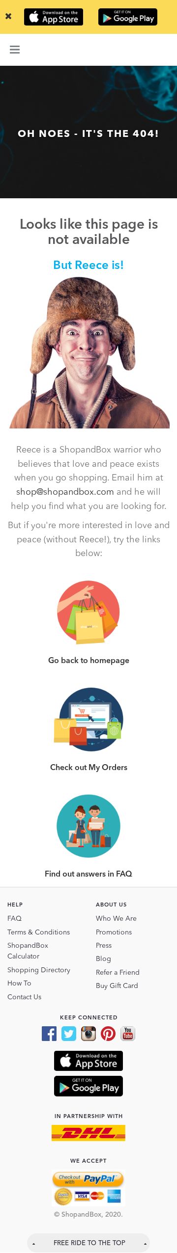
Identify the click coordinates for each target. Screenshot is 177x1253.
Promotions (114, 932)
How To (19, 983)
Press (104, 945)
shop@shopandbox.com (65, 492)
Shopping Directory (38, 970)
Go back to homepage (88, 661)
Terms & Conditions (38, 932)
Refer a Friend (118, 972)
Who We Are (116, 918)
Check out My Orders (88, 768)
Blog (103, 959)
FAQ (14, 918)
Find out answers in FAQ (88, 875)
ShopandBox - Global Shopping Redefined (88, 50)
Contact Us (24, 997)
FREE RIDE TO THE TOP (89, 1243)
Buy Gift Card (117, 986)
